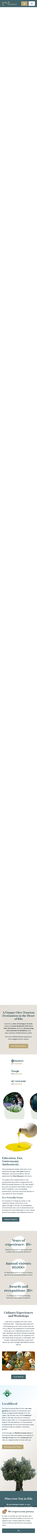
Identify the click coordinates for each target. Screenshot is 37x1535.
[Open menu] (32, 3)
